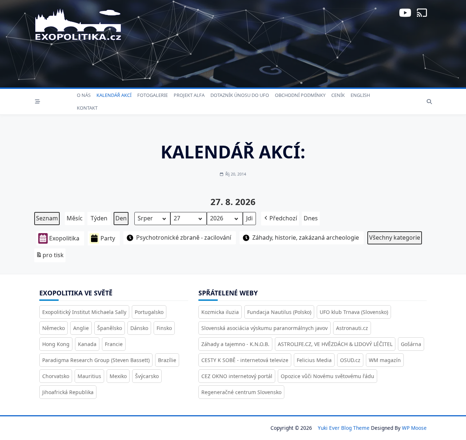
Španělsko (109, 328)
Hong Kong (56, 344)
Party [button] (107, 238)
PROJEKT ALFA (189, 95)
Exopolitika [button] (64, 238)
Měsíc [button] (75, 218)
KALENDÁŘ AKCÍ (113, 95)
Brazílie (167, 360)
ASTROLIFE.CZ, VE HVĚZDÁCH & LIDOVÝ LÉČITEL (335, 344)
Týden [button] (99, 218)
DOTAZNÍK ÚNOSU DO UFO (239, 95)
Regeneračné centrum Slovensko (241, 392)
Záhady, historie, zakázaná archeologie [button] (305, 237)
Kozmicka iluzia (220, 312)
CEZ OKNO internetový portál (236, 376)
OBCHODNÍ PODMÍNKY (300, 95)
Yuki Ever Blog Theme (344, 427)
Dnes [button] (311, 218)
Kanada (87, 344)
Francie (114, 344)
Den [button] (121, 218)
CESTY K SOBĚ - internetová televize (244, 360)
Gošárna (411, 344)
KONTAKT (87, 108)
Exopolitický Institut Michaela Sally (84, 312)
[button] (280, 218)
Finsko (164, 328)
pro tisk (50, 256)
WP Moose (414, 427)
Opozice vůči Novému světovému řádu (327, 376)
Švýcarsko (147, 376)
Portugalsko (149, 312)
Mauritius (89, 376)
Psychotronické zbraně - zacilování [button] (183, 237)
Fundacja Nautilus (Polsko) (279, 312)
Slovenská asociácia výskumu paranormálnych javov (264, 328)
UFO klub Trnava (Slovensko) (354, 312)
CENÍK (338, 95)
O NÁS (84, 95)
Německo (53, 328)
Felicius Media (314, 360)
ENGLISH (360, 95)
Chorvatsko (55, 376)
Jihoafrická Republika (68, 392)
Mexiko (118, 376)
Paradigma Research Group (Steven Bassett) (96, 360)
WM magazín (385, 360)
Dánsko (139, 328)
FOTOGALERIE (152, 95)
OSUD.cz (350, 360)
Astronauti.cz (352, 328)
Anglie (81, 328)
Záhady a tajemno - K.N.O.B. (235, 344)
